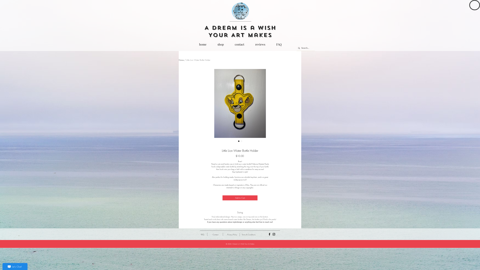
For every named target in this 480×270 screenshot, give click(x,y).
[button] (474, 5)
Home (181, 60)
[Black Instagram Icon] (274, 234)
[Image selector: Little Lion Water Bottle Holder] (239, 141)
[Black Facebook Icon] (269, 234)
